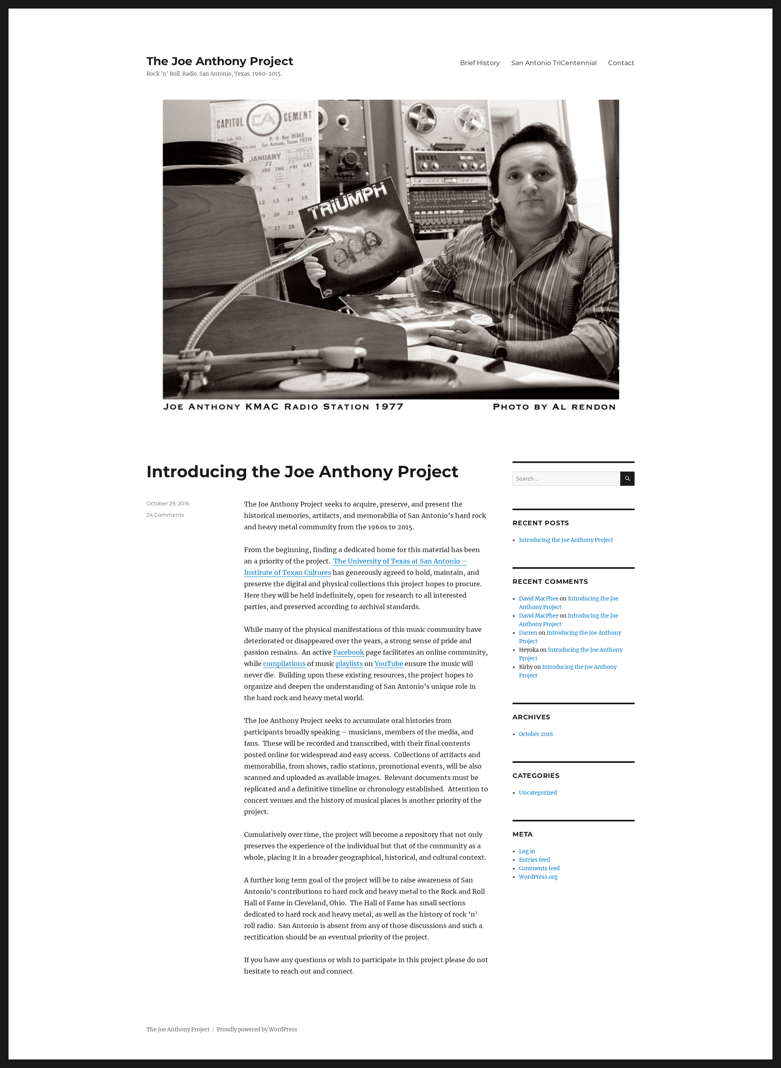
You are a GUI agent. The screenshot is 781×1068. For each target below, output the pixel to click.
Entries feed (534, 859)
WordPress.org (538, 877)
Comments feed (539, 868)
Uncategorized (538, 792)
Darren (528, 632)
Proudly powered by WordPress (257, 1029)
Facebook (348, 652)
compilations (284, 664)
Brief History (480, 63)
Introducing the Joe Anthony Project (302, 471)
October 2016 (536, 734)
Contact (621, 63)
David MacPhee (538, 598)
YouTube (389, 664)
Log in (527, 851)
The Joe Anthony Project (219, 61)
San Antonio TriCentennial (554, 63)
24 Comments (165, 514)
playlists (349, 664)
